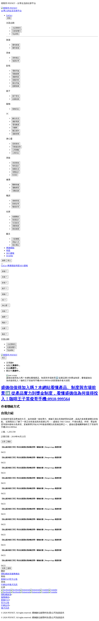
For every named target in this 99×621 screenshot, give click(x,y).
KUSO (14, 175)
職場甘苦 (15, 207)
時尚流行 (15, 166)
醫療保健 (15, 185)
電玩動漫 (15, 125)
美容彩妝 (15, 163)
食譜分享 (15, 61)
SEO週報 (10, 253)
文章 (3, 442)
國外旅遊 (15, 48)
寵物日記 (15, 109)
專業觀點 (10, 248)
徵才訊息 (13, 584)
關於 (9, 442)
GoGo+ (9, 15)
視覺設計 (15, 172)
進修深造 (15, 201)
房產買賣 (15, 226)
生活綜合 (15, 223)
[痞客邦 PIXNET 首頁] (9, 355)
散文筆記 (15, 245)
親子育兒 (15, 96)
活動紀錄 (15, 191)
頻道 (9, 18)
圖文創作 (15, 131)
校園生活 (15, 169)
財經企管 (15, 204)
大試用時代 (16, 28)
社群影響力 (16, 31)
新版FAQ (5, 579)
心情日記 (15, 153)
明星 (8, 250)
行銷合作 (5, 584)
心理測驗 (15, 150)
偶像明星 (15, 77)
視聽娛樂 (15, 74)
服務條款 (15, 574)
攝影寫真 (15, 121)
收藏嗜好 (15, 217)
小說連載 (15, 239)
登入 (9, 260)
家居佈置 (15, 229)
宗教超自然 (16, 147)
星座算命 (15, 144)
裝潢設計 (15, 220)
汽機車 (14, 128)
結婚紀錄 (15, 99)
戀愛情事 (15, 86)
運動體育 (15, 188)
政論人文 (15, 242)
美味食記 (15, 58)
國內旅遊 (15, 45)
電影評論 (15, 71)
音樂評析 (15, 80)
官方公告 (13, 579)
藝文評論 (15, 83)
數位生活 (15, 118)
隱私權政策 (6, 574)
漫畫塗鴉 (15, 134)
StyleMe (15, 34)
